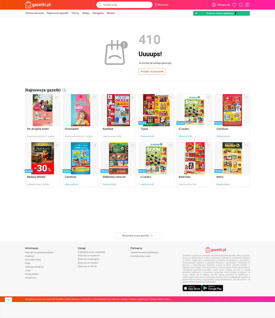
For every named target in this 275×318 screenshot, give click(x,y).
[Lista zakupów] (247, 4)
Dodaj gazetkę (32, 274)
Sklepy (85, 13)
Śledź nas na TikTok (87, 266)
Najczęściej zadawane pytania (39, 252)
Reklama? (29, 256)
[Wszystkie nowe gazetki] (64, 90)
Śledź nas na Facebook (89, 255)
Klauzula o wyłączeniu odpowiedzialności (90, 299)
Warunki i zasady (120, 299)
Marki (27, 263)
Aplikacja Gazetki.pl (34, 267)
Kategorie (98, 13)
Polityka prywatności (138, 299)
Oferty (75, 13)
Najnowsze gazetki (57, 13)
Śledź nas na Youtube (88, 263)
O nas (28, 270)
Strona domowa (35, 13)
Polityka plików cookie (160, 299)
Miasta (111, 13)
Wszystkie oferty (33, 259)
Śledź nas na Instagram (88, 259)
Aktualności (30, 278)
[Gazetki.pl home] (38, 5)
